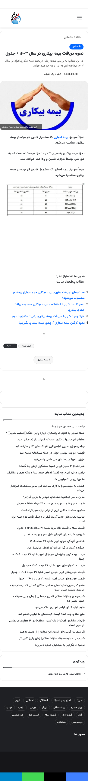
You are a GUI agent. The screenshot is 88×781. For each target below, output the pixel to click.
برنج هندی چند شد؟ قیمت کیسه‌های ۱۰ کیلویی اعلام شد (51, 614)
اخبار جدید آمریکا (62, 700)
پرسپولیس (77, 722)
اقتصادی (68, 37)
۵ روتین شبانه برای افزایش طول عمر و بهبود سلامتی (54, 534)
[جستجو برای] (8, 20)
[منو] (79, 20)
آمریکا (79, 700)
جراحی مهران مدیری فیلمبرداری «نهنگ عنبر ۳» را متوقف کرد (50, 446)
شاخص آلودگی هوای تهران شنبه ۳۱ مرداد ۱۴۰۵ (57, 541)
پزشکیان (61, 722)
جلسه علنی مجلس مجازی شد (67, 426)
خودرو (9, 708)
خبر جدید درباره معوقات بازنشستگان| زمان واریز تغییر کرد (51, 638)
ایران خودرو (76, 708)
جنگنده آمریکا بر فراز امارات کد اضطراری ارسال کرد (56, 548)
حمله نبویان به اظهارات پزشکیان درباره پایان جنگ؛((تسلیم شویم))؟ (45, 433)
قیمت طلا (34, 715)
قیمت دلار (67, 715)
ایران (17, 700)
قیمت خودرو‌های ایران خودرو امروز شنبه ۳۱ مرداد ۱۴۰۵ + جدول (48, 572)
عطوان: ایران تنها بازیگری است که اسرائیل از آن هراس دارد (51, 439)
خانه (78, 37)
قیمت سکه (50, 715)
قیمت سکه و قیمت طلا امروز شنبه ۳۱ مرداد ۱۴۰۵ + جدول (51, 528)
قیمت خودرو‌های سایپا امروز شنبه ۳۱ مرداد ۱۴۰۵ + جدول (51, 578)
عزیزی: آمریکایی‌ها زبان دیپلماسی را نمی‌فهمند (58, 459)
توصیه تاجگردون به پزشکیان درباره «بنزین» (60, 645)
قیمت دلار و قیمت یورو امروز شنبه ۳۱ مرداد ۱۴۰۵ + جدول (51, 503)
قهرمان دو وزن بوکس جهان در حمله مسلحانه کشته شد (52, 453)
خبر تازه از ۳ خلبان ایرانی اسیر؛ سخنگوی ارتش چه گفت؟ (52, 466)
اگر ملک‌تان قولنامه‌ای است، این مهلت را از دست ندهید (52, 632)
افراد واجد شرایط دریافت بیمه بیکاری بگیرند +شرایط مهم (48, 316)
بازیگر (44, 708)
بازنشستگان (59, 708)
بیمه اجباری (61, 137)
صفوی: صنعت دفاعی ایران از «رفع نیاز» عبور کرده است (53, 510)
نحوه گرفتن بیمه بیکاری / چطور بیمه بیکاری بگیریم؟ (52, 323)
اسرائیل (30, 700)
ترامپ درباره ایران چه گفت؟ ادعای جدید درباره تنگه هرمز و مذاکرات (46, 472)
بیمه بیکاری (42, 360)
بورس (33, 708)
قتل (80, 715)
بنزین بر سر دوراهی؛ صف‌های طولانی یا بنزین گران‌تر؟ (54, 497)
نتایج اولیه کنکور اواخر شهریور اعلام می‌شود (59, 607)
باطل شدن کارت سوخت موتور (64, 674)
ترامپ (21, 708)
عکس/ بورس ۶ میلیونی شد (69, 479)
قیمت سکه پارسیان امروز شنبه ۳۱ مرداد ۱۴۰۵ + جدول (53, 565)
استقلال (44, 700)
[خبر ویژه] (16, 18)
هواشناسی (17, 715)
